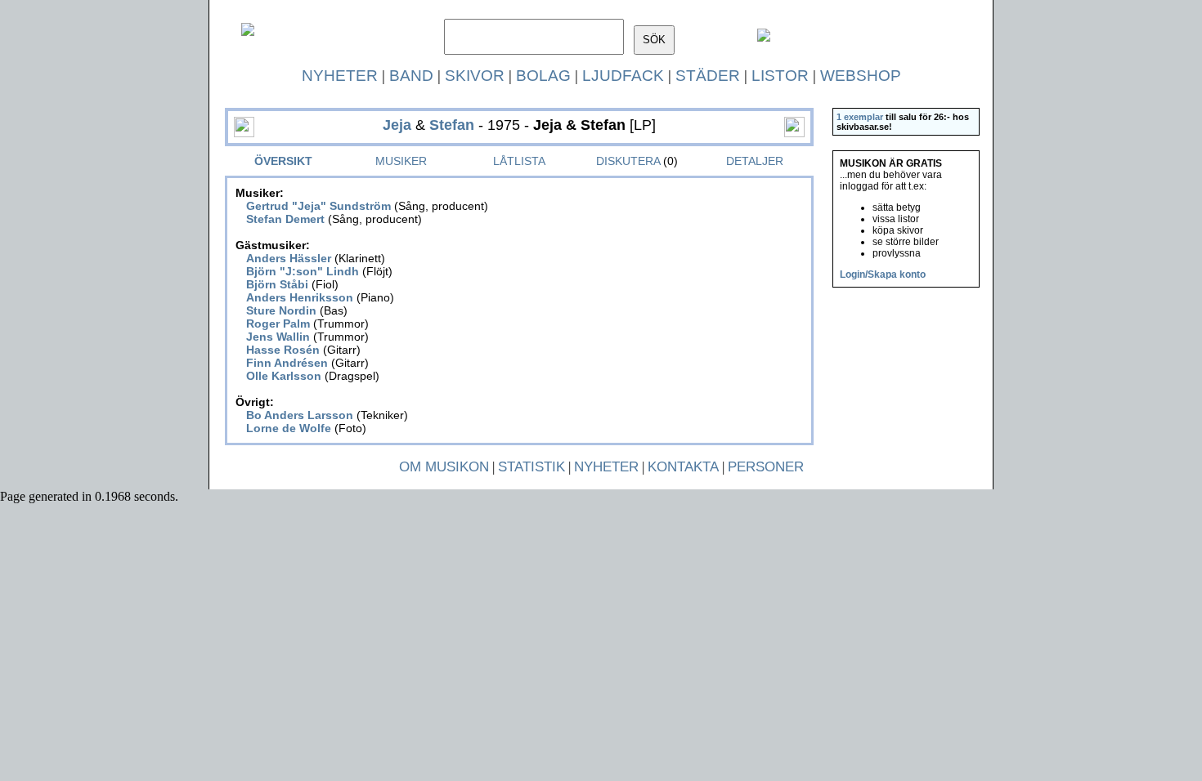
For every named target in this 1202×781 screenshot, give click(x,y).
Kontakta (683, 467)
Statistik (531, 467)
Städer (707, 75)
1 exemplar (859, 117)
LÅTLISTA (519, 160)
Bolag (543, 75)
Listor (780, 75)
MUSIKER (401, 160)
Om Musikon (444, 467)
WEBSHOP (860, 75)
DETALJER (754, 160)
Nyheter (340, 75)
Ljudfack (623, 75)
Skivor (475, 75)
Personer (766, 467)
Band (411, 75)
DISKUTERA (628, 160)
